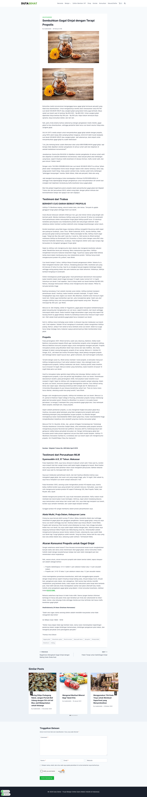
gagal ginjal (46, 639)
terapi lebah (95, 639)
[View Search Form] (124, 3)
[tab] (70, 715)
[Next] (115, 693)
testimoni (46, 643)
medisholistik (47, 28)
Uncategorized (47, 17)
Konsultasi (102, 3)
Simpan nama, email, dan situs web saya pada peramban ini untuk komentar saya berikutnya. (70, 765)
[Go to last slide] (31, 693)
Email (66, 760)
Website (89, 760)
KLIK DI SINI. (51, 590)
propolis (87, 639)
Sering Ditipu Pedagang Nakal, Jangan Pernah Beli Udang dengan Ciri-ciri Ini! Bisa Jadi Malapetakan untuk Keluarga (42, 700)
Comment (44, 737)
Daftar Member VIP (79, 3)
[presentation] (42, 682)
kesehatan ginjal (57, 639)
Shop (89, 3)
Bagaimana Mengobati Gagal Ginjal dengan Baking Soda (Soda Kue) (55, 654)
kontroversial (68, 639)
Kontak (95, 3)
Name (43, 760)
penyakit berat (78, 639)
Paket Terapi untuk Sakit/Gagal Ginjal (94, 653)
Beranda (60, 3)
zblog (53, 643)
